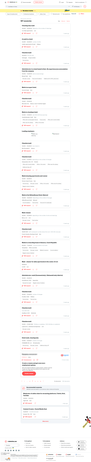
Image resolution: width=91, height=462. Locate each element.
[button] (81, 441)
